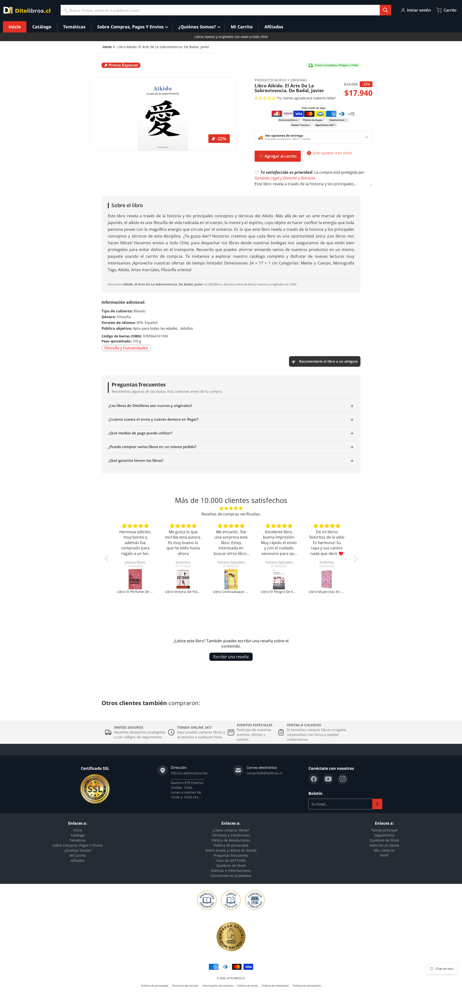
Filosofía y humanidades (126, 348)
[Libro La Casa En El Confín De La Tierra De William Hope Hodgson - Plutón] (327, 579)
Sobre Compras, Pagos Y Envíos (77, 845)
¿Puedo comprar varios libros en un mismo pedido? (231, 446)
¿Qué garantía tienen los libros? (231, 460)
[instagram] (342, 779)
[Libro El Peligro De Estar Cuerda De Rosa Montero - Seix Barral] (231, 579)
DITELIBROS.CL (236, 978)
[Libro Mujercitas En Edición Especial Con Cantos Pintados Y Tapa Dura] (279, 579)
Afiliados (77, 860)
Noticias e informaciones (231, 870)
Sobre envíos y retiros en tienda (231, 850)
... (371, 183)
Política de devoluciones (231, 840)
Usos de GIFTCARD (231, 860)
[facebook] (313, 779)
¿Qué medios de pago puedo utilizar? (231, 433)
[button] (265, 98)
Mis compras (384, 850)
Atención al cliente (384, 845)
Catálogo (78, 835)
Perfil (384, 855)
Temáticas (78, 840)
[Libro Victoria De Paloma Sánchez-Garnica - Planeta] (135, 579)
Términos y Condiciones (231, 835)
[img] (231, 508)
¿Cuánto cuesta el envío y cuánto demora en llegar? (231, 419)
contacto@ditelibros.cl (264, 773)
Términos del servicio (185, 985)
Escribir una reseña (231, 656)
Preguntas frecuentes (231, 855)
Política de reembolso (275, 985)
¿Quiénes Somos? (78, 850)
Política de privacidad (231, 845)
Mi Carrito (78, 855)
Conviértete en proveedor (230, 875)
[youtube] (328, 779)
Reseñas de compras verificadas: (231, 514)
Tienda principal (384, 830)
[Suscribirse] (377, 804)
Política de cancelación (307, 985)
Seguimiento (384, 835)
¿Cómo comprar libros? (230, 830)
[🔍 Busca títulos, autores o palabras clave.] (385, 10)
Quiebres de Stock (231, 865)
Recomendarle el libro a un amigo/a (328, 361)
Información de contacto (218, 985)
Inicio (77, 830)
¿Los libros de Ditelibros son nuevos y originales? (231, 405)
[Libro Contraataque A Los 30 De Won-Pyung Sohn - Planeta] (183, 579)
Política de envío (247, 985)
